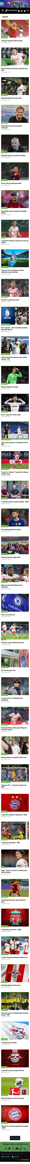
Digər (3, 867)
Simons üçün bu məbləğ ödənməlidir (11, 183)
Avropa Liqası (5, 667)
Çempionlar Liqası (6, 324)
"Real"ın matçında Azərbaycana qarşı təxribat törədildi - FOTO (14, 358)
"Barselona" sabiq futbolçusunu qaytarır (12, 642)
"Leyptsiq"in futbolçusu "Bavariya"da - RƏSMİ (14, 815)
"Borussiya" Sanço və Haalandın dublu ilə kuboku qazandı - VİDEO (14, 1014)
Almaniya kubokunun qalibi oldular (10, 557)
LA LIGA (3, 237)
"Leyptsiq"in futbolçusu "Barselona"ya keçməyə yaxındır (15, 241)
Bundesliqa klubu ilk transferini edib (11, 98)
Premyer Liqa (4, 267)
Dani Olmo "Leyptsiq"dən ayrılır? (10, 300)
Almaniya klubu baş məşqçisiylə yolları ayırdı (13, 757)
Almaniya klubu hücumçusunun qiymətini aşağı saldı (14, 69)
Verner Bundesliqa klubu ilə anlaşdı (11, 529)
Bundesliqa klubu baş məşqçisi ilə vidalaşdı (13, 155)
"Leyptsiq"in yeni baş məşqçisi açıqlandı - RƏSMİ (15, 502)
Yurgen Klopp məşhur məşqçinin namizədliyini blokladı (14, 212)
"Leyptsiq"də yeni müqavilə (9, 1042)
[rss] (24, 1149)
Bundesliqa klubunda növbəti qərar (11, 985)
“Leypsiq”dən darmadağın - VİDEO (10, 842)
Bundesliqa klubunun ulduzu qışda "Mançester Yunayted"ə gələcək (14, 728)
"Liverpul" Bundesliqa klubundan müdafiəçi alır (14, 957)
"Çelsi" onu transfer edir (8, 615)
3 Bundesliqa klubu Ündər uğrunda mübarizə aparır (13, 901)
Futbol (3, 639)
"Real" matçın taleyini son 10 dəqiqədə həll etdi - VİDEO (14, 443)
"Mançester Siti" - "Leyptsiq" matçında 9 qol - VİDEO (14, 786)
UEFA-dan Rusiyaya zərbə (8, 670)
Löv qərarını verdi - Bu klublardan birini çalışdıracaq (12, 699)
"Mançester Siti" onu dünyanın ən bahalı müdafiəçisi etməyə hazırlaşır (12, 271)
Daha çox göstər (15, 1138)
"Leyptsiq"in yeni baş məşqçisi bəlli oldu (12, 1070)
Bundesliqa (4, 37)
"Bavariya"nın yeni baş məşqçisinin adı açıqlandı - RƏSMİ (14, 1127)
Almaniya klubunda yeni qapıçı (9, 387)
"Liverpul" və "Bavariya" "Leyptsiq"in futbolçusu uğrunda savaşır (14, 473)
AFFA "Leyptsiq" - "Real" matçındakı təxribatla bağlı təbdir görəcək (14, 328)
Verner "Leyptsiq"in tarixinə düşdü (10, 415)
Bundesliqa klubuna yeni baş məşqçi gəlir (12, 1098)
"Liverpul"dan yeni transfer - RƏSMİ (11, 929)
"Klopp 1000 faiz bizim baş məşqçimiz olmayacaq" (11, 127)
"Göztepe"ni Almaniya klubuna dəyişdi (11, 41)
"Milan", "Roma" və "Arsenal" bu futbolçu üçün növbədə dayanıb (14, 871)
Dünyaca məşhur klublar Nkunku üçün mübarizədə (11, 586)
